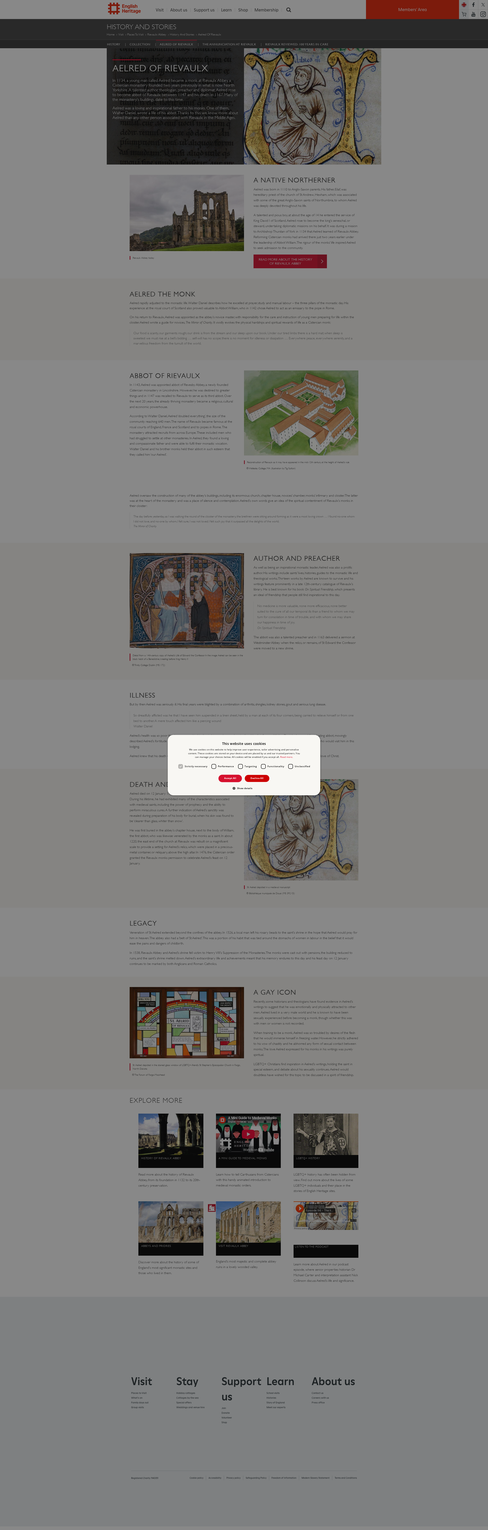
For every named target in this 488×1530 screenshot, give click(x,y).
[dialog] (244, 765)
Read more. (286, 757)
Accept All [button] (230, 778)
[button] (243, 788)
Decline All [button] (256, 778)
